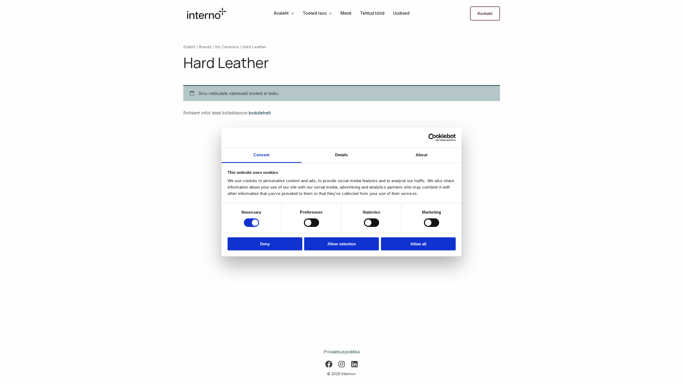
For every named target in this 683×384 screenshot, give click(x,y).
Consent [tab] (261, 155)
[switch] (311, 222)
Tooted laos (315, 13)
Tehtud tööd (372, 13)
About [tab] (421, 155)
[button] (291, 13)
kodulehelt (260, 112)
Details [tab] (341, 155)
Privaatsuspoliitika (342, 351)
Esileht (189, 47)
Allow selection (341, 244)
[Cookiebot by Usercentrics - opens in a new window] (432, 137)
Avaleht (281, 13)
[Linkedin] (354, 364)
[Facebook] (328, 364)
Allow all (418, 244)
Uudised (401, 13)
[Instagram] (341, 364)
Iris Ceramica (227, 47)
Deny (265, 244)
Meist (345, 13)
